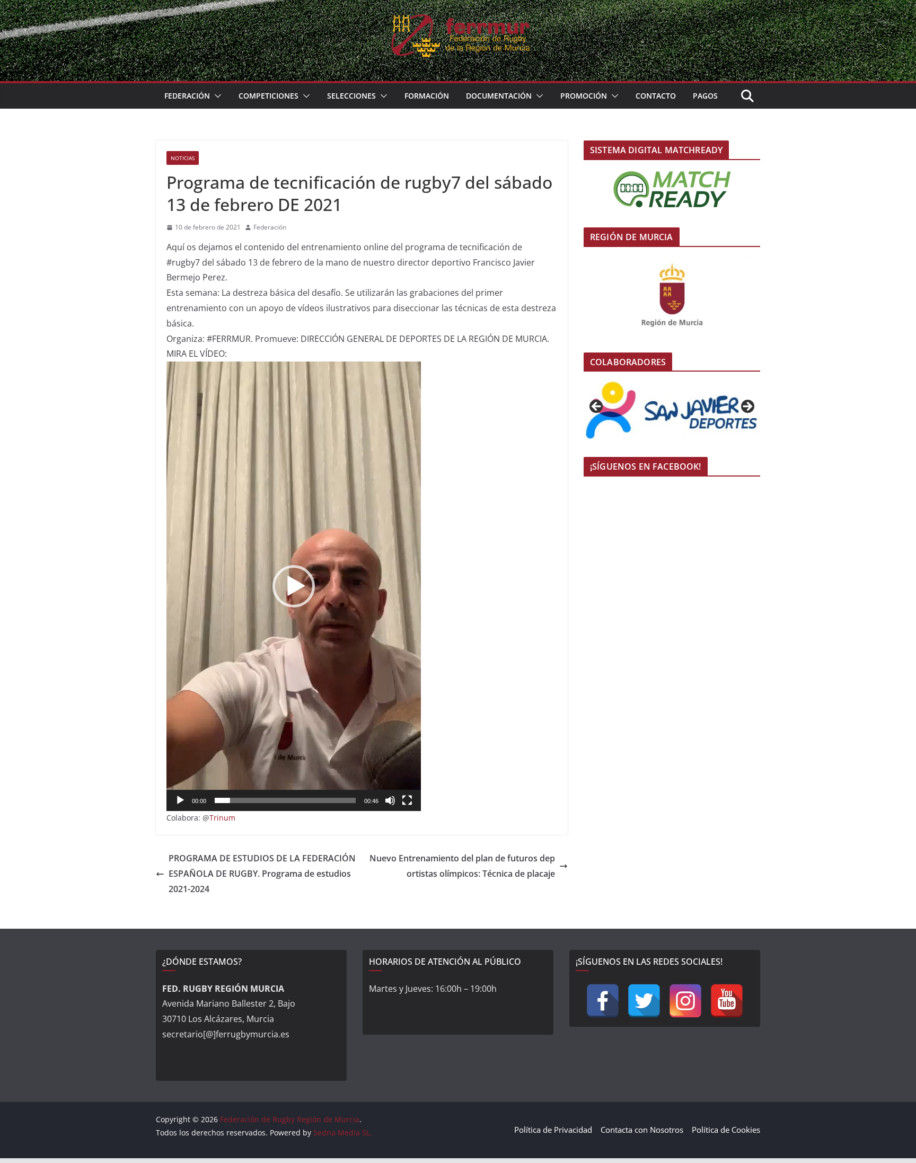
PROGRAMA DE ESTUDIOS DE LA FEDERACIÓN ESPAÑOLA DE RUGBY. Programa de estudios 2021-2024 (262, 873)
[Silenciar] (390, 800)
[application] (293, 586)
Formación (426, 96)
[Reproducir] (180, 800)
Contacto (656, 96)
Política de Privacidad (553, 1129)
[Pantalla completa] (407, 800)
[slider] (285, 800)
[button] (216, 96)
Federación (187, 96)
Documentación (499, 96)
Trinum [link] (222, 818)
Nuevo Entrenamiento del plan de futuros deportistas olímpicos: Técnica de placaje (462, 865)
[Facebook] (603, 1001)
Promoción (583, 96)
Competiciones (268, 96)
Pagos (705, 96)
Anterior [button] (597, 407)
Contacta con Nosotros (642, 1129)
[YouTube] (727, 1001)
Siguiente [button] (747, 407)
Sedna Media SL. (342, 1132)
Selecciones (351, 96)
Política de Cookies (726, 1129)
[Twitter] (644, 1001)
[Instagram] (685, 1001)
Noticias (183, 158)
